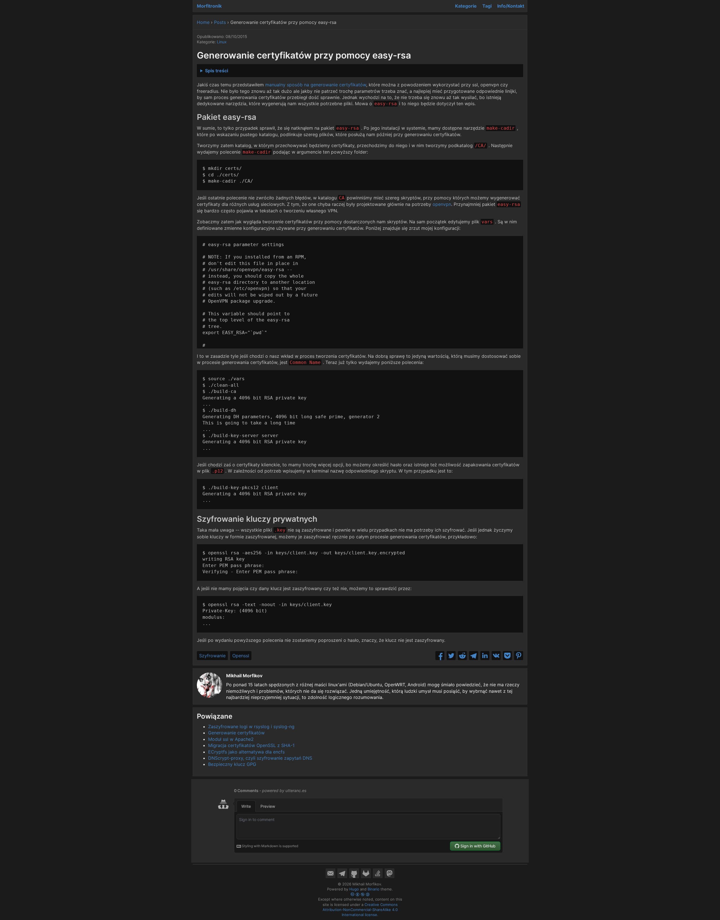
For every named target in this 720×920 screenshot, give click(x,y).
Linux (222, 41)
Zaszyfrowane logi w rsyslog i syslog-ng (251, 726)
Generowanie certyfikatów (236, 732)
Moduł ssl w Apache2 (231, 739)
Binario (373, 889)
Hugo (354, 889)
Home (203, 22)
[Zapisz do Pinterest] (518, 655)
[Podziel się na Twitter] (451, 655)
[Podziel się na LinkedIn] (484, 655)
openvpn (442, 204)
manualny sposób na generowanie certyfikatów (315, 84)
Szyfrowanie (212, 655)
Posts (220, 22)
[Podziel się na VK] (496, 655)
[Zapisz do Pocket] (507, 655)
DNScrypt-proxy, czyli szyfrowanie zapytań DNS (260, 758)
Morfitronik (209, 6)
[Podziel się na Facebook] (439, 655)
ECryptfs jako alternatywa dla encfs (246, 752)
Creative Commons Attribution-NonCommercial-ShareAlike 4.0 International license (360, 909)
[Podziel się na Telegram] (473, 655)
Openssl (240, 655)
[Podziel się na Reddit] (462, 655)
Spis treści (216, 70)
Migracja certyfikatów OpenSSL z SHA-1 (251, 745)
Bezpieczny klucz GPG (232, 764)
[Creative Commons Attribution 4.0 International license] (360, 894)
